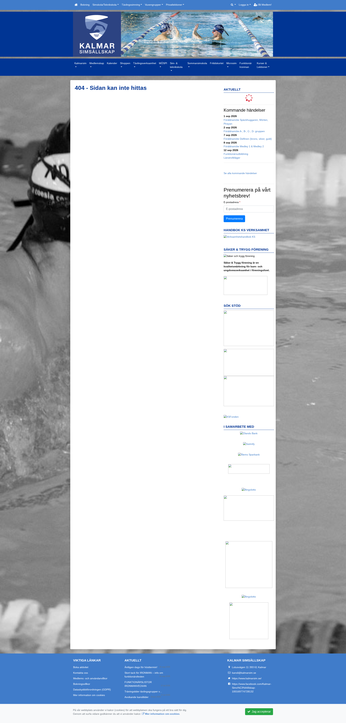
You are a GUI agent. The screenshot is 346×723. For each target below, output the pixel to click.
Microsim (231, 63)
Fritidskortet (216, 63)
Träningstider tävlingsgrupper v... (143, 691)
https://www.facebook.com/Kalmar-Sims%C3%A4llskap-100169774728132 (251, 687)
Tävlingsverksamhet (144, 63)
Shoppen (125, 63)
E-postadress (231, 202)
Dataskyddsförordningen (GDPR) (92, 689)
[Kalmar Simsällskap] (173, 34)
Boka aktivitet (80, 667)
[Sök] (233, 4)
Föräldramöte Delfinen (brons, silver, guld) (248, 138)
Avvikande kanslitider (136, 697)
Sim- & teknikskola (176, 65)
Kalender (112, 63)
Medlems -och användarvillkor (90, 678)
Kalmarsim (80, 63)
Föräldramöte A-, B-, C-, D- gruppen (244, 131)
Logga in (244, 4)
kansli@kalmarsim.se (244, 672)
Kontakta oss (80, 672)
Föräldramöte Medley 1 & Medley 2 (244, 146)
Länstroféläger (232, 157)
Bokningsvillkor (81, 683)
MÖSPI (163, 63)
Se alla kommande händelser (240, 173)
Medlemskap (96, 63)
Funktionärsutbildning (236, 153)
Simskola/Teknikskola (104, 4)
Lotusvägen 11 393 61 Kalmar (249, 667)
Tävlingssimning (131, 4)
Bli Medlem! (265, 4)
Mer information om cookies (89, 695)
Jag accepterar (260, 711)
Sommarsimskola (197, 63)
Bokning (85, 4)
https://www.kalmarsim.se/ (246, 678)
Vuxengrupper (153, 4)
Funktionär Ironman (245, 65)
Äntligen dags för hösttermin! (141, 667)
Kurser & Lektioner (262, 65)
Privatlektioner (174, 4)
